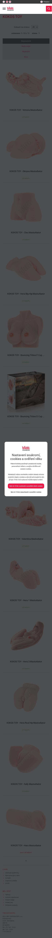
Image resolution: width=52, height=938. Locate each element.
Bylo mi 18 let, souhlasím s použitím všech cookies (26, 486)
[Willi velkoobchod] (10, 9)
